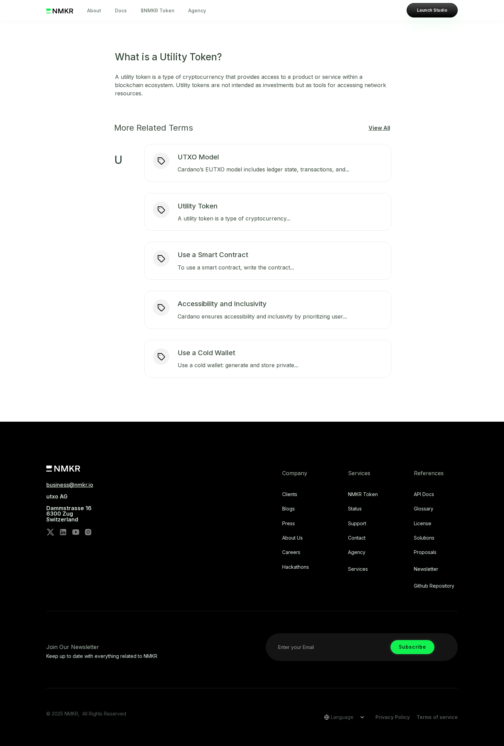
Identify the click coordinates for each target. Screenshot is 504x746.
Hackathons (295, 567)
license (422, 523)
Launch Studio (432, 10)
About (94, 10)
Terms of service (437, 717)
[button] (341, 717)
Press (288, 523)
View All (379, 128)
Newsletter (426, 569)
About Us (292, 538)
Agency (197, 10)
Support (357, 523)
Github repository (434, 586)
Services (358, 569)
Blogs (288, 509)
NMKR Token (363, 494)
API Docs (424, 494)
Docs (121, 10)
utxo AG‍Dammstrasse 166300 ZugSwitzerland (69, 508)
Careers (291, 552)
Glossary (423, 509)
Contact (356, 538)
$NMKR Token (158, 10)
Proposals (425, 552)
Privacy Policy (392, 717)
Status (355, 509)
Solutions (424, 538)
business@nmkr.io (69, 484)
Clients (289, 494)
